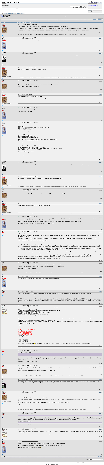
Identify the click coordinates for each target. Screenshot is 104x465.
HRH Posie (3, 305)
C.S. (2, 231)
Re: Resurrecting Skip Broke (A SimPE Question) (30, 37)
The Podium (6, 17)
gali (2, 38)
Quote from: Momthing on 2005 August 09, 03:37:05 (24, 421)
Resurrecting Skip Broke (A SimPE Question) (29, 24)
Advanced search (21, 8)
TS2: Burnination (6, 16)
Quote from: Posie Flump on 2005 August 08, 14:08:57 (25, 352)
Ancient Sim (4, 52)
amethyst (94, 11)
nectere (3, 378)
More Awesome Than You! (7, 15)
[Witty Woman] (3, 65)
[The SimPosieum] (3, 439)
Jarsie (3, 24)
